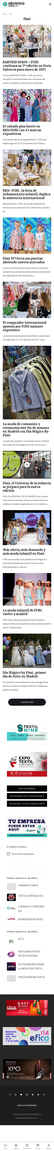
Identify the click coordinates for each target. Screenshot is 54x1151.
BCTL (21, 938)
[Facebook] (10, 1095)
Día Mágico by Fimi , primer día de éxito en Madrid (24, 674)
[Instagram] (15, 1095)
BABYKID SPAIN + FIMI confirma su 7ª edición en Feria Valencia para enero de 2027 (27, 65)
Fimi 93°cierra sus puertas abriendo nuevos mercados (24, 260)
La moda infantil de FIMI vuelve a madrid (22, 612)
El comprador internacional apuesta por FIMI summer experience (24, 326)
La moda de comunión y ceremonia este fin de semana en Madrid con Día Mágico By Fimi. (26, 429)
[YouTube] (21, 1095)
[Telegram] (32, 1095)
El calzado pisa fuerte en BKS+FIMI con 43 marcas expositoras (22, 130)
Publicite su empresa (27, 1105)
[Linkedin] (27, 1095)
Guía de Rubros (27, 788)
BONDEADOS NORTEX (30, 919)
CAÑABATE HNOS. (28, 885)
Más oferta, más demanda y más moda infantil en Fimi (24, 551)
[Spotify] (38, 1095)
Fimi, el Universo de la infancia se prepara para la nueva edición (27, 486)
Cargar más (27, 702)
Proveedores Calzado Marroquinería (27, 804)
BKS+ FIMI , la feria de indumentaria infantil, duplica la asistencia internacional (26, 194)
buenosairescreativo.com (27, 1118)
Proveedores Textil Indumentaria (27, 796)
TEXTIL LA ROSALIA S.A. (31, 895)
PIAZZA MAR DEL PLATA (31, 977)
